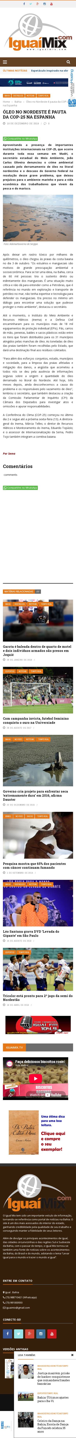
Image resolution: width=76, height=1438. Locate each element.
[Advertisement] (38, 537)
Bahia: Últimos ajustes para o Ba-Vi (53, 1399)
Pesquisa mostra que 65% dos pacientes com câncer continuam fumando (34, 866)
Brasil (8, 816)
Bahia (7, 95)
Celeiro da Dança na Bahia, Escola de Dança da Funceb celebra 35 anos (52, 1426)
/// (37, 591)
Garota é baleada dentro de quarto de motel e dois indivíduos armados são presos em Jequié (37, 650)
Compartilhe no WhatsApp (22, 138)
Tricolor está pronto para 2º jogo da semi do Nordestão (38, 998)
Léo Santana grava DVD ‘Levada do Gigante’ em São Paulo (31, 933)
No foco (18, 739)
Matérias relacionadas (18, 591)
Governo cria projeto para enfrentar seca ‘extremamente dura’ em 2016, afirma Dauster (35, 795)
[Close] (72, 1355)
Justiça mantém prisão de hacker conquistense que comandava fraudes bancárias (53, 1378)
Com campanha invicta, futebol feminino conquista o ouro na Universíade (36, 720)
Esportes (9, 671)
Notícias (30, 95)
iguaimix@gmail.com (18, 1307)
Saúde (30, 816)
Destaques (18, 95)
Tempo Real (43, 95)
